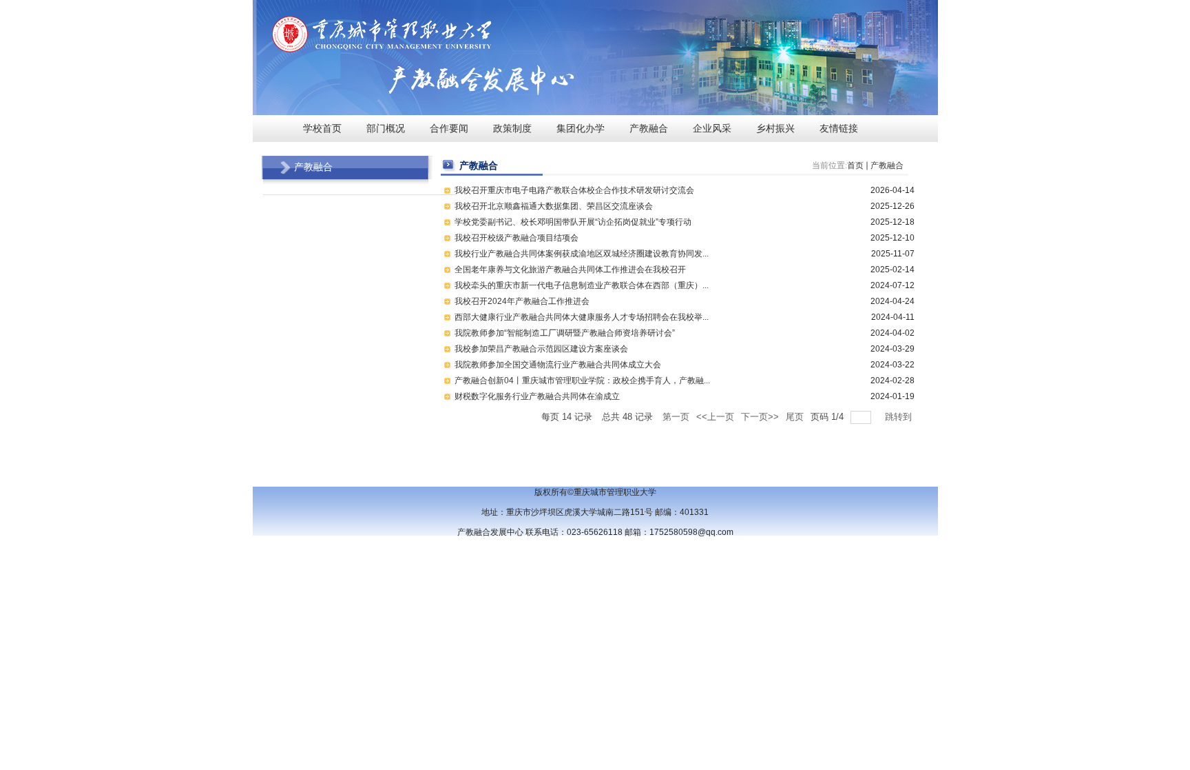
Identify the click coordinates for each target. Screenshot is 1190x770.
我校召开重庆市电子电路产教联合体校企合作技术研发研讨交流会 (574, 190)
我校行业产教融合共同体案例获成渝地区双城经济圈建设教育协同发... (582, 254)
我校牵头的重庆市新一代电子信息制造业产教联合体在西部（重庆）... (582, 285)
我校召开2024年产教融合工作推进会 (522, 301)
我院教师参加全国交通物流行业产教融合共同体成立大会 (558, 364)
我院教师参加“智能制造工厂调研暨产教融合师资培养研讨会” (565, 333)
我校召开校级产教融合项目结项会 (516, 238)
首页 (855, 165)
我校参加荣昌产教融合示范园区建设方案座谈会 (541, 349)
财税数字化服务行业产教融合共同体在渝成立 (537, 396)
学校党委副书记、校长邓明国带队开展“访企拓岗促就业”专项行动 (573, 222)
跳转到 (900, 417)
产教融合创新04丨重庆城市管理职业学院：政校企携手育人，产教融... (582, 380)
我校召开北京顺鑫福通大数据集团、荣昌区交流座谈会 (554, 206)
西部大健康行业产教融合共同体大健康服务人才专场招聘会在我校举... (582, 317)
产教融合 (887, 165)
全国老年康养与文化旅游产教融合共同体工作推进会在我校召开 (570, 269)
